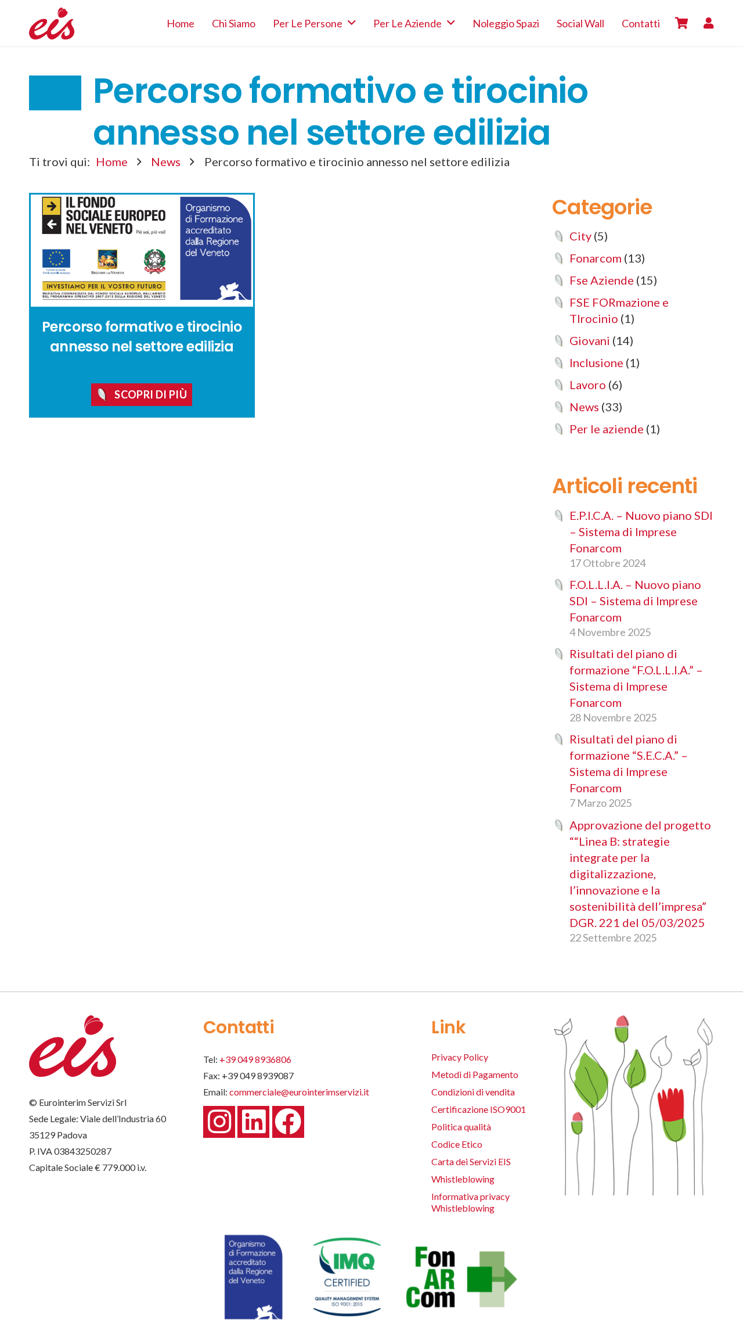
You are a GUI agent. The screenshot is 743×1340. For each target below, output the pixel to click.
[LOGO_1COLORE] (51, 23)
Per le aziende (606, 429)
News (166, 161)
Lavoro (587, 384)
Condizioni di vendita (473, 1091)
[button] (352, 23)
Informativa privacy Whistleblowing (470, 1202)
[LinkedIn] (253, 1122)
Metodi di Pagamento (474, 1074)
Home (112, 161)
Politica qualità (461, 1126)
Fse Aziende (601, 280)
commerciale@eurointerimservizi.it (299, 1091)
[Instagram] (219, 1122)
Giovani (589, 340)
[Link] (709, 23)
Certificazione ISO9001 (478, 1109)
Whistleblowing (463, 1178)
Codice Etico (456, 1143)
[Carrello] (681, 23)
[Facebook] (288, 1122)
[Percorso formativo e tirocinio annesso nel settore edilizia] (142, 251)
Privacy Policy (459, 1056)
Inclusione (596, 362)
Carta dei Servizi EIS (471, 1161)
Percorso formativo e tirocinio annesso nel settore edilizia (142, 336)
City (580, 236)
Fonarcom (595, 258)
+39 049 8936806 (255, 1059)
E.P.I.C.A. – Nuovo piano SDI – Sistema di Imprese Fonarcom (641, 531)
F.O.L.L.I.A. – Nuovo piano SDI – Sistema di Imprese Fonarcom (635, 600)
